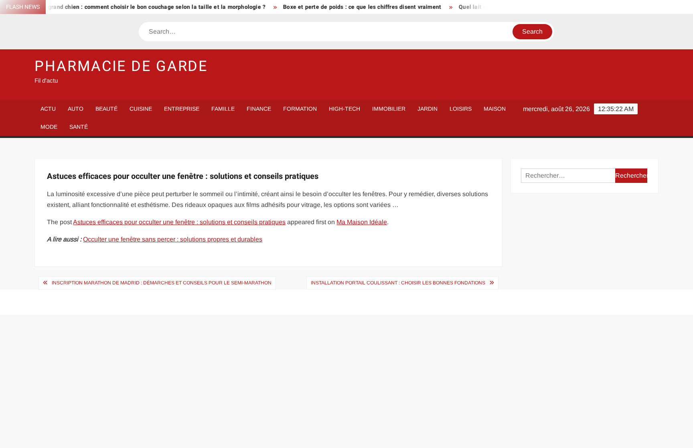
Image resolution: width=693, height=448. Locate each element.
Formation (300, 108)
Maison (495, 108)
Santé (78, 127)
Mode (49, 127)
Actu (48, 108)
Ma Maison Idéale (361, 222)
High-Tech (344, 108)
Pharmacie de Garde (121, 66)
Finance (259, 108)
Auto (75, 108)
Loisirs (461, 108)
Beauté (106, 108)
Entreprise (181, 108)
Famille (223, 108)
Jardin (427, 108)
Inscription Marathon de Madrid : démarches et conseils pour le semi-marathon (162, 283)
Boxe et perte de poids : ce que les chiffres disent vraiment (353, 7)
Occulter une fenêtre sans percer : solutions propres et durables (172, 239)
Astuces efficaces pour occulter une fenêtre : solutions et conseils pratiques (179, 222)
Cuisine (141, 108)
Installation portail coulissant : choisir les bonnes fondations (398, 283)
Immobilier (388, 108)
